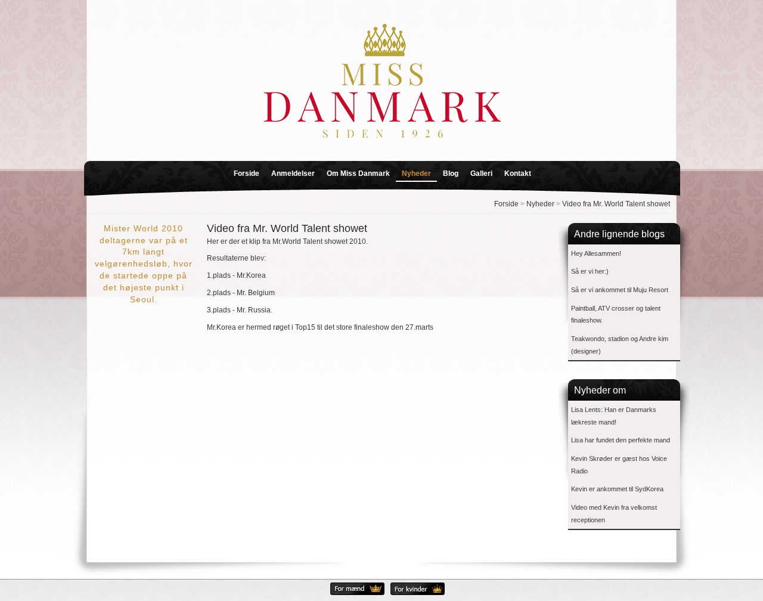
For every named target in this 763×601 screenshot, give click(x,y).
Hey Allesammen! (596, 253)
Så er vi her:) (590, 271)
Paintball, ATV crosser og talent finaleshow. (615, 314)
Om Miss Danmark (358, 173)
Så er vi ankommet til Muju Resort (619, 289)
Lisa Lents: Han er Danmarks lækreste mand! (613, 416)
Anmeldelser (293, 173)
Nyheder (416, 173)
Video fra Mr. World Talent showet (616, 204)
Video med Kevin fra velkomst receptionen (614, 513)
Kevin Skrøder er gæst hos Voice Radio (619, 465)
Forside (246, 173)
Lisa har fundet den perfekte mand (620, 440)
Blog (450, 173)
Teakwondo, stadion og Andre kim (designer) (619, 345)
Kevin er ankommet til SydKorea (617, 488)
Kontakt (517, 173)
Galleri (481, 173)
